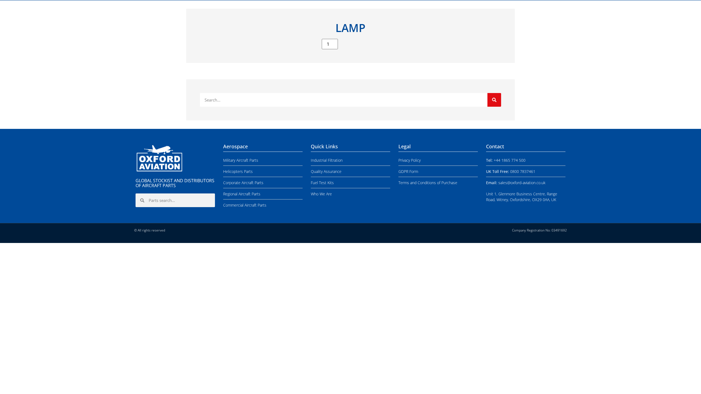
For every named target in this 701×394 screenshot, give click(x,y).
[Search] (494, 100)
